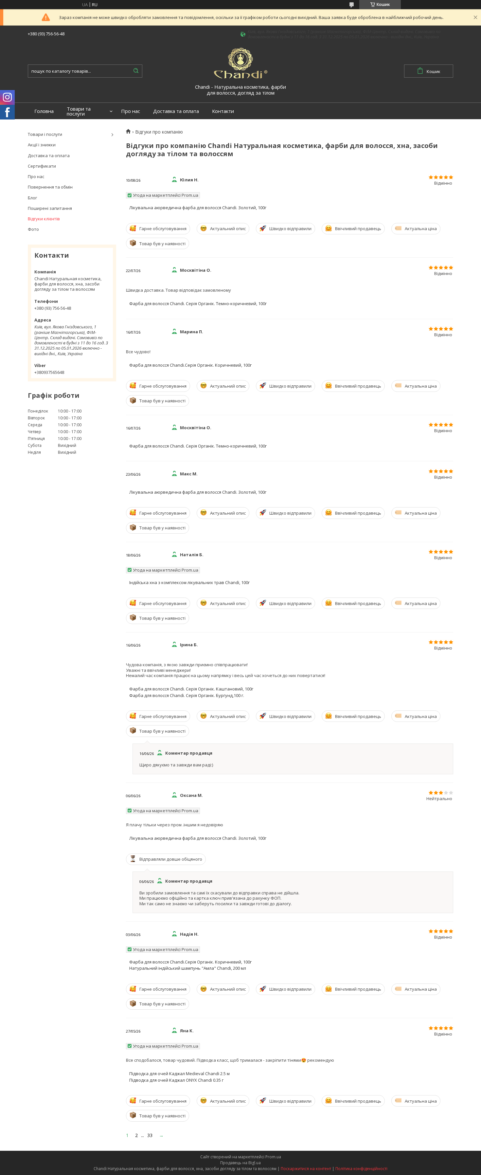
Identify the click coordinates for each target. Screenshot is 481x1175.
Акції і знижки (42, 145)
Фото (33, 229)
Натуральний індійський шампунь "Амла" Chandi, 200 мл (187, 968)
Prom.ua (273, 1157)
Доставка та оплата (176, 111)
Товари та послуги (79, 111)
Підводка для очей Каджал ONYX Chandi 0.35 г (176, 1080)
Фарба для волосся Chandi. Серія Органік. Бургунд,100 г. (186, 695)
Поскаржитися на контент (306, 1168)
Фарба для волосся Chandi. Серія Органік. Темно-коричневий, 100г (198, 303)
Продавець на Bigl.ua (240, 1163)
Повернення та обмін (50, 187)
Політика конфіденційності (361, 1168)
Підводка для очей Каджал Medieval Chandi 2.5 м (179, 1073)
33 (149, 1135)
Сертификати (42, 166)
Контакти (223, 111)
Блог (32, 198)
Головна (44, 111)
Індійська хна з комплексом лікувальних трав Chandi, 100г (189, 582)
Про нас (130, 111)
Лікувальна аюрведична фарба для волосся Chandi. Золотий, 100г (197, 207)
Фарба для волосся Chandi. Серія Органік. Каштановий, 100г (191, 688)
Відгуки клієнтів (44, 219)
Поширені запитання (50, 208)
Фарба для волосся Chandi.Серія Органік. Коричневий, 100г (190, 365)
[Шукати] (135, 71)
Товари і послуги (45, 134)
